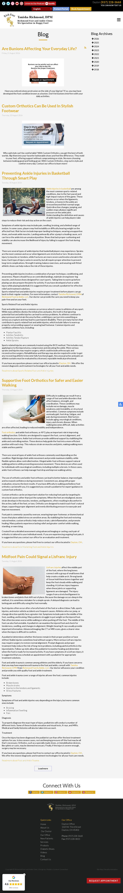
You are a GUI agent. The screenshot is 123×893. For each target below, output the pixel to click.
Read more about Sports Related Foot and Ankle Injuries (27, 370)
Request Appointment (103, 880)
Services (44, 842)
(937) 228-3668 (111, 2)
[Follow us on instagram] (13, 3)
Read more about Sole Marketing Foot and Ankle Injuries (28, 547)
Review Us (89, 792)
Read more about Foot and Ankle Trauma (20, 760)
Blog (42, 856)
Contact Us (45, 859)
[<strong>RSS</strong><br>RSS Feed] (85, 47)
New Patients (46, 838)
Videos (43, 852)
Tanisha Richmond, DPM (69, 294)
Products (44, 845)
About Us (44, 827)
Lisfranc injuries (53, 567)
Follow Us (47, 792)
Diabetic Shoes (47, 849)
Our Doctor (46, 831)
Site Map (100, 869)
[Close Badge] (24, 874)
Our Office (45, 835)
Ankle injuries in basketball (58, 188)
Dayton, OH (64, 363)
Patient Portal (61, 9)
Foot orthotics (9, 432)
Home (43, 824)
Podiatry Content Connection (57, 869)
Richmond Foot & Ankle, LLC (15, 297)
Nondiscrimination (111, 869)
